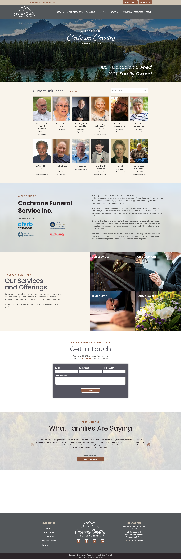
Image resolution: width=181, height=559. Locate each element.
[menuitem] (61, 12)
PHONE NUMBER (108, 368)
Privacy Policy (81, 557)
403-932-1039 (50, 2)
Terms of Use (91, 557)
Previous (32, 445)
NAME (57, 368)
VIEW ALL (73, 91)
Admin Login (100, 557)
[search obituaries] (145, 90)
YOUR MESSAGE (61, 376)
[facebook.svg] (78, 542)
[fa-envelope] (103, 542)
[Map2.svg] (94, 542)
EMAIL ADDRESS (84, 368)
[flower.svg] (86, 542)
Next (149, 445)
